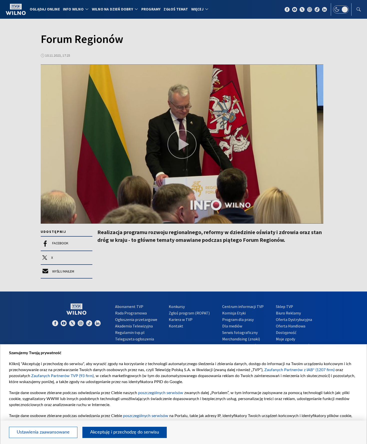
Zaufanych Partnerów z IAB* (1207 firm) (299, 370)
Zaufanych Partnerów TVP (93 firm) (62, 376)
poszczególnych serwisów (160, 393)
